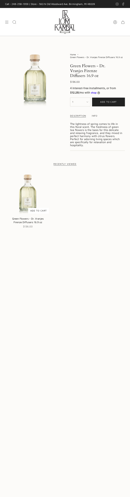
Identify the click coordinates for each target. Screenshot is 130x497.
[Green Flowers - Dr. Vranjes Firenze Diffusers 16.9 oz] (28, 192)
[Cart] (123, 22)
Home (73, 54)
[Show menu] (6, 22)
